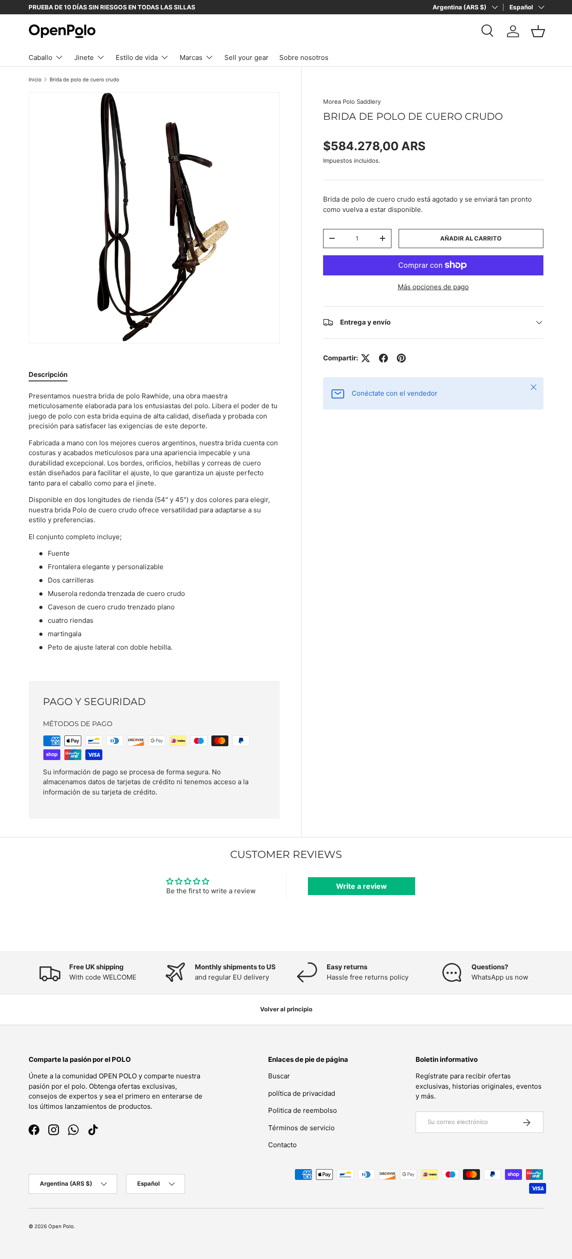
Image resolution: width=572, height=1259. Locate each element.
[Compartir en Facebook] (383, 358)
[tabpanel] (154, 525)
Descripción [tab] (48, 374)
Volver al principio (286, 1009)
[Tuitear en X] (365, 358)
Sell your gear (246, 57)
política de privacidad (301, 1093)
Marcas (191, 57)
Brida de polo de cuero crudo (84, 79)
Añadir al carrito (470, 238)
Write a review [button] (361, 886)
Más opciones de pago (433, 287)
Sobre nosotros (303, 57)
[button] (538, 31)
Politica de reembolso (302, 1111)
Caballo (40, 57)
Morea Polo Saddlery (352, 101)
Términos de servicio (301, 1128)
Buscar (279, 1076)
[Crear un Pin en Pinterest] (401, 358)
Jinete (84, 57)
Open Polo (61, 1226)
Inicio (35, 79)
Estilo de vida (137, 57)
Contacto (282, 1145)
